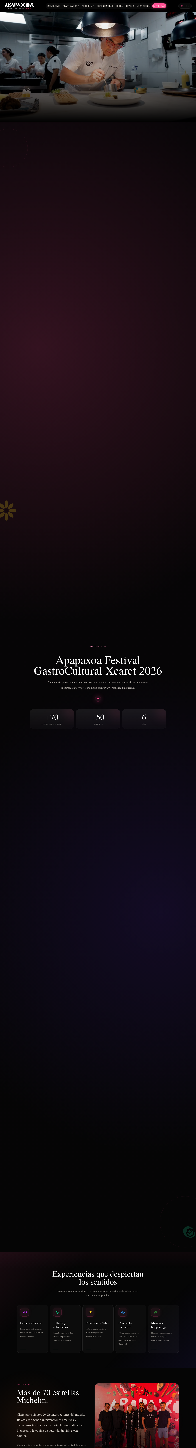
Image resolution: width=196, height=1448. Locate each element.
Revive (130, 6)
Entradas (159, 6)
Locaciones (144, 6)
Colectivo (53, 6)
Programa (88, 6)
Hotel (119, 6)
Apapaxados (71, 6)
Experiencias (105, 6)
